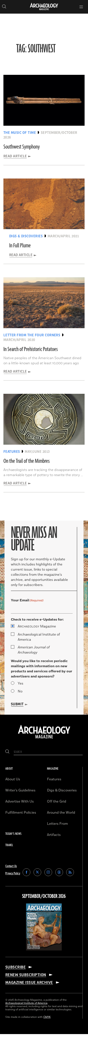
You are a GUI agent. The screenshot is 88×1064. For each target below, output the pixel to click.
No (20, 691)
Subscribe (15, 967)
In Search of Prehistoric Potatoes (30, 349)
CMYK (47, 1017)
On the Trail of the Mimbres (26, 461)
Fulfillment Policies (20, 812)
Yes (20, 683)
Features (54, 779)
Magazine (37, 626)
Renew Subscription (25, 975)
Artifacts (54, 834)
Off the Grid (56, 801)
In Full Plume (20, 245)
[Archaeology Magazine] (44, 738)
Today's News (13, 834)
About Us (12, 779)
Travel (9, 845)
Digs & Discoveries (62, 790)
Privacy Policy (12, 873)
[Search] (7, 752)
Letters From (57, 823)
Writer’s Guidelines (20, 790)
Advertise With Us (19, 801)
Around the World (61, 812)
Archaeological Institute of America (39, 637)
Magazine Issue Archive (29, 982)
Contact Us (11, 866)
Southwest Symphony (21, 147)
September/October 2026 (44, 896)
